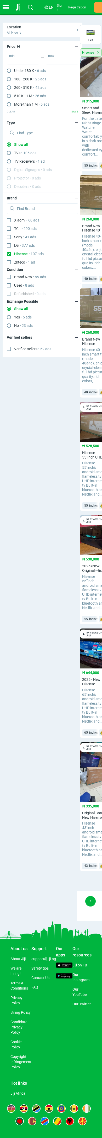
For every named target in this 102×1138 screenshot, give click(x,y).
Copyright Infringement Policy (20, 1061)
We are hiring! (15, 971)
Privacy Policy (16, 1000)
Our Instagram (80, 977)
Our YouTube (79, 992)
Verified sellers (32, 349)
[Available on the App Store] (64, 965)
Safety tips (40, 968)
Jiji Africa (17, 1093)
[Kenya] (11, 1108)
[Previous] (90, 901)
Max (51, 56)
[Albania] (70, 1121)
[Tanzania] (36, 1108)
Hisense (88, 52)
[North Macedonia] (82, 1121)
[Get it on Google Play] (64, 976)
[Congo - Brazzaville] (57, 1121)
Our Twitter (81, 1004)
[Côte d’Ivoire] (86, 1108)
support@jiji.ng (43, 959)
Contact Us (40, 978)
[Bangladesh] (19, 1121)
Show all (21, 144)
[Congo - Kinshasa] (45, 1121)
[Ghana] (49, 1108)
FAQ (34, 987)
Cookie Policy (15, 1044)
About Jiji (18, 959)
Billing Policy (20, 1012)
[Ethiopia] (61, 1108)
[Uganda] (24, 1108)
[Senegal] (74, 1108)
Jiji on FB (79, 965)
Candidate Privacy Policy (18, 1027)
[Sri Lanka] (32, 1121)
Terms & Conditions (19, 985)
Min (12, 56)
